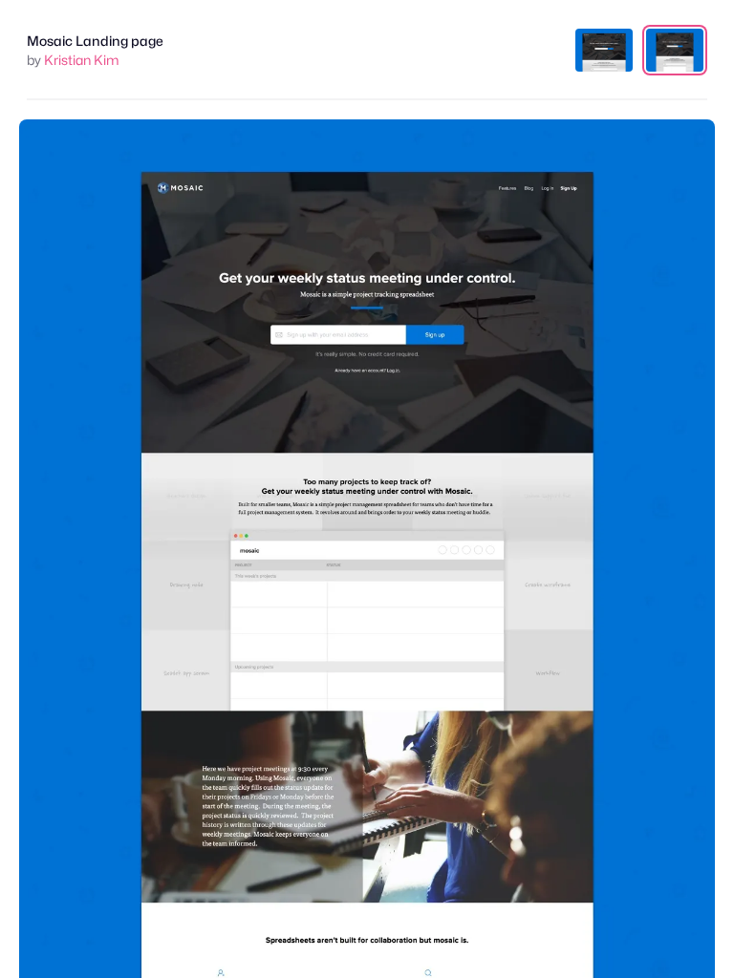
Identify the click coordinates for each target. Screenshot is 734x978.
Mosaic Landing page (95, 40)
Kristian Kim (81, 60)
